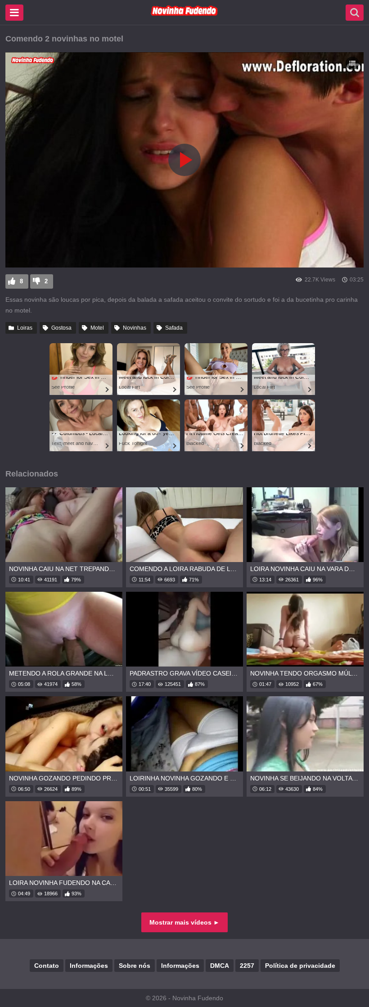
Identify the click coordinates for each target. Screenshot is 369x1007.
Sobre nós (134, 965)
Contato (46, 965)
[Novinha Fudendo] (184, 14)
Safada (174, 328)
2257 (247, 965)
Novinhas (134, 328)
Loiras (24, 328)
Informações (89, 965)
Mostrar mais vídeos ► (184, 922)
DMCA (219, 965)
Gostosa (61, 328)
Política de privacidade (300, 965)
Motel (97, 328)
